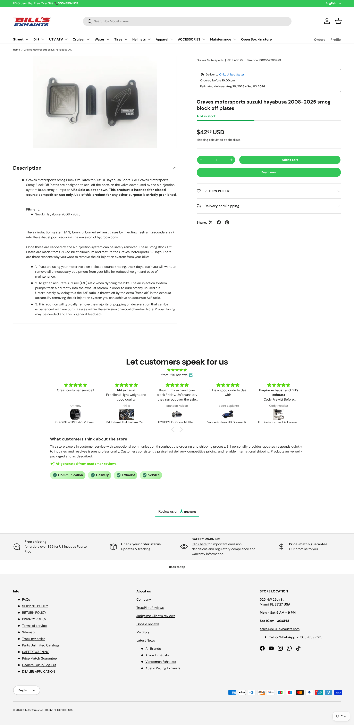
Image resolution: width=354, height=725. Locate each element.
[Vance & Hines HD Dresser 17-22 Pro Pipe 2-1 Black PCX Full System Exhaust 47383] (187, 414)
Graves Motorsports (210, 60)
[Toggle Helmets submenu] (149, 39)
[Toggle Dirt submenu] (42, 39)
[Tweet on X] (210, 222)
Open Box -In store (256, 39)
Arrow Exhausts (157, 655)
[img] (177, 370)
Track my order (33, 639)
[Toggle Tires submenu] (125, 39)
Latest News (145, 640)
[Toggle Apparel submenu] (171, 39)
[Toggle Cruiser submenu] (88, 39)
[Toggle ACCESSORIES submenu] (203, 39)
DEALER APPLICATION (38, 671)
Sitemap (28, 632)
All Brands (153, 648)
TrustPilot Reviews (150, 608)
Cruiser (79, 39)
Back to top (177, 567)
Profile (335, 39)
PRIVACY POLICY (34, 619)
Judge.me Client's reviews (155, 616)
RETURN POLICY (34, 612)
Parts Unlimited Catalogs (40, 645)
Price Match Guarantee (39, 658)
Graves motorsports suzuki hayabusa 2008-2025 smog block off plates (48, 49)
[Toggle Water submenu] (107, 39)
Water (99, 39)
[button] (338, 21)
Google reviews (147, 624)
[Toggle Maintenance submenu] (234, 39)
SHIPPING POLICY (35, 606)
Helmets (139, 39)
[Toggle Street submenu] (26, 39)
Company (143, 599)
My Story (143, 632)
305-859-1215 (311, 637)
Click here (200, 544)
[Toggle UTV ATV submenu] (66, 39)
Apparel (162, 39)
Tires (118, 39)
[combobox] (187, 21)
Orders (320, 39)
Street (18, 39)
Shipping (202, 139)
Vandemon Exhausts (160, 662)
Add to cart (290, 160)
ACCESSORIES (189, 39)
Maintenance (220, 39)
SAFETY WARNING (35, 652)
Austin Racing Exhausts (162, 668)
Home (16, 49)
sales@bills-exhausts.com (280, 629)
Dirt (36, 39)
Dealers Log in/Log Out (39, 665)
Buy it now (268, 172)
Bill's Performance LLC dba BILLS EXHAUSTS (48, 710)
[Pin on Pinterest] (227, 222)
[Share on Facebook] (219, 222)
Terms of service (34, 626)
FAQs (26, 599)
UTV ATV (56, 39)
